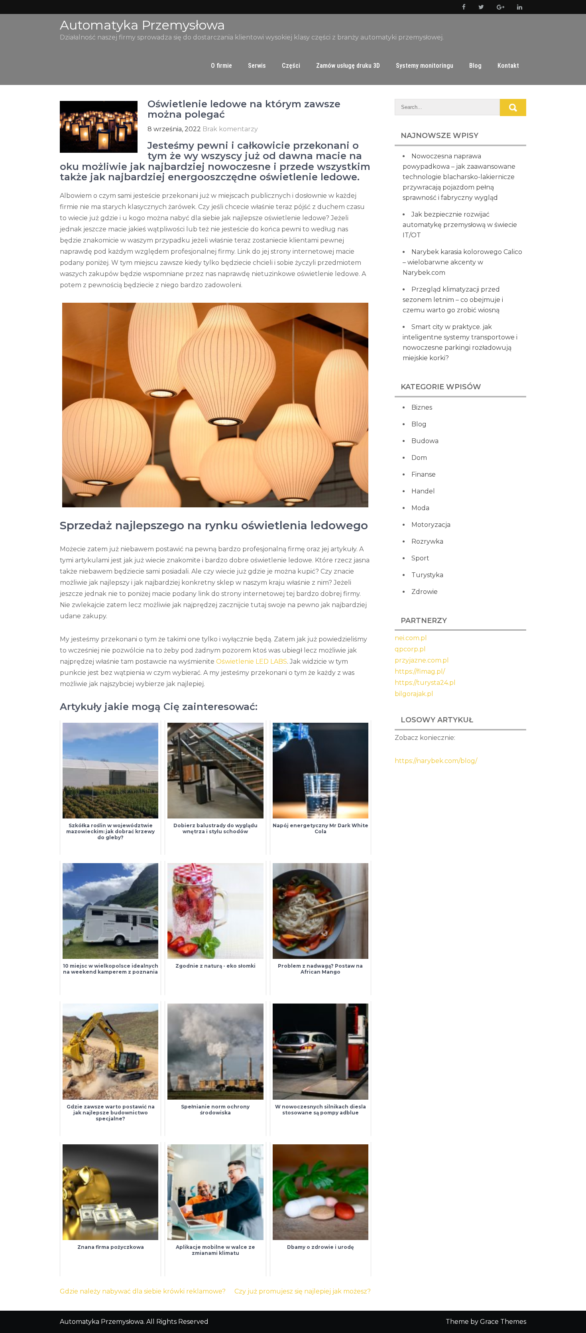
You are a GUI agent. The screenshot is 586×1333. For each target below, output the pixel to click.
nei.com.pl (411, 638)
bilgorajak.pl (414, 694)
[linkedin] (518, 7)
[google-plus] (499, 7)
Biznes (421, 407)
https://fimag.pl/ (420, 671)
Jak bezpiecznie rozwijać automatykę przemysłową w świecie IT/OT (460, 225)
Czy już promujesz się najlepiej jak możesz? (302, 1291)
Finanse (423, 474)
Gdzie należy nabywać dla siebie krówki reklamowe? (143, 1291)
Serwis (257, 65)
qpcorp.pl (410, 649)
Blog (475, 65)
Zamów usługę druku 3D (348, 65)
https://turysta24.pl (425, 682)
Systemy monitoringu (424, 65)
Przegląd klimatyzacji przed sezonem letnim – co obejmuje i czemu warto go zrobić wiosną (453, 300)
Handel (423, 491)
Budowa (425, 441)
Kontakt (508, 65)
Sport (420, 558)
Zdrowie (424, 592)
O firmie (221, 65)
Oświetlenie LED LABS (251, 661)
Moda (420, 508)
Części (291, 65)
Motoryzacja (430, 524)
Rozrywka (427, 541)
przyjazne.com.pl (422, 660)
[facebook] (462, 7)
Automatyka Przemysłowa (142, 25)
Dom (419, 457)
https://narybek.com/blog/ (436, 761)
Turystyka (427, 575)
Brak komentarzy (230, 129)
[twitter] (479, 7)
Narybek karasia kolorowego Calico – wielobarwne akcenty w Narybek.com (462, 262)
